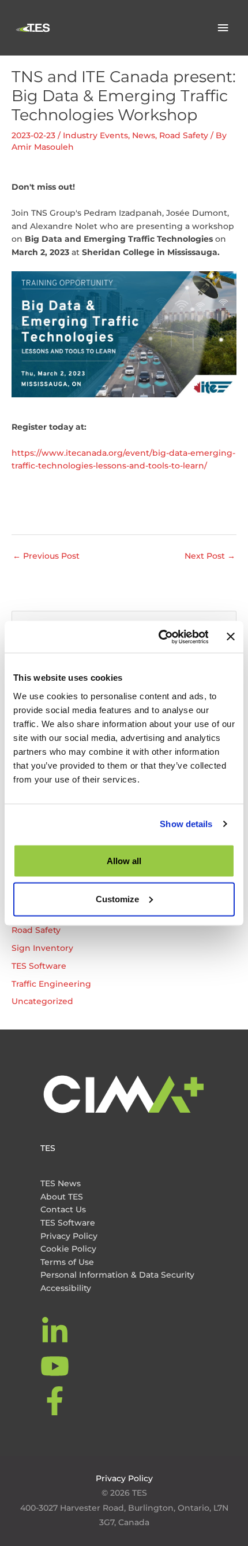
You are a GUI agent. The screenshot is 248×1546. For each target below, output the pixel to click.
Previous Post (46, 555)
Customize (117, 898)
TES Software (39, 966)
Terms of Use (67, 1262)
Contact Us (63, 1209)
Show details (186, 824)
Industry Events (95, 135)
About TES (61, 1196)
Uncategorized (42, 1001)
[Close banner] (231, 637)
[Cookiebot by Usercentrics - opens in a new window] (158, 636)
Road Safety (183, 135)
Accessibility (65, 1288)
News (143, 135)
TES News (60, 1183)
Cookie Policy (68, 1248)
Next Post (210, 555)
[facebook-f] (56, 1400)
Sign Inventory (42, 948)
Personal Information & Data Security (117, 1274)
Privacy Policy (68, 1236)
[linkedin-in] (56, 1331)
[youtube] (56, 1366)
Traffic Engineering (51, 983)
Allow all (124, 860)
